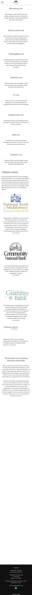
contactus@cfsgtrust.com (16, 585)
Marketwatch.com (16, 115)
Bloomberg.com (16, 8)
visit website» (16, 233)
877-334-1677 (18, 572)
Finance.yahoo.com (16, 30)
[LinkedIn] (16, 588)
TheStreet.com (16, 77)
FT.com (16, 95)
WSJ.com (16, 135)
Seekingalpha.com (16, 54)
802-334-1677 (18, 570)
